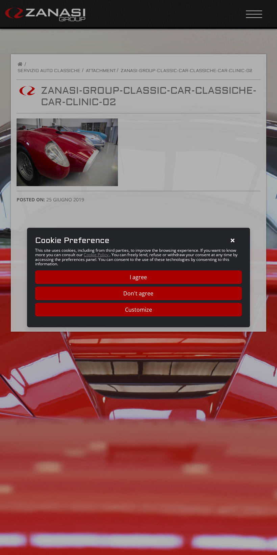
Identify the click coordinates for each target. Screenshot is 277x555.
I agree (138, 277)
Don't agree (138, 293)
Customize (138, 309)
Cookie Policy (96, 255)
